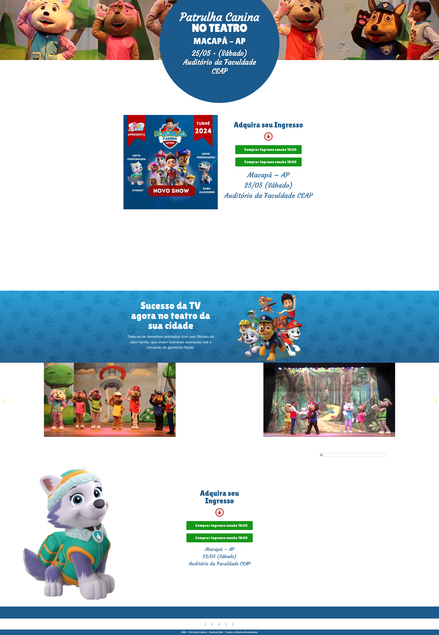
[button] (4, 400)
